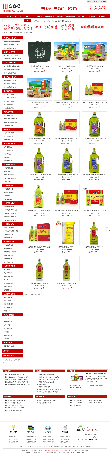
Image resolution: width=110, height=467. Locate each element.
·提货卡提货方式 (65, 442)
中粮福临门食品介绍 (76, 387)
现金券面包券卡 (9, 266)
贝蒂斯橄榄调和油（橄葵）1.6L (94, 247)
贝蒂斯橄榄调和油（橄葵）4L (66, 247)
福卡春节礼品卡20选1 (10, 87)
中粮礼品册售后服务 (76, 400)
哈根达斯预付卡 (8, 276)
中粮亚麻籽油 (8, 248)
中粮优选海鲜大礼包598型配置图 (14, 408)
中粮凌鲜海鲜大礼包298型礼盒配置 (15, 400)
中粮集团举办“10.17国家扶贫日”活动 (47, 379)
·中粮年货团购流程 (12, 439)
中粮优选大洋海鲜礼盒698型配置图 (15, 405)
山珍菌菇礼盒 (8, 147)
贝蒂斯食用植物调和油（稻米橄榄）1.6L (94, 174)
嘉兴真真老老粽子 (9, 104)
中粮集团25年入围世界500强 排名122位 (16, 374)
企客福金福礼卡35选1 (10, 80)
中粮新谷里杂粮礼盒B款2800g (94, 66)
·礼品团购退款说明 (30, 442)
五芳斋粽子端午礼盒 (10, 94)
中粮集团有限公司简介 (43, 387)
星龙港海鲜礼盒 (8, 136)
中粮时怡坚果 (70, 16)
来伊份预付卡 (8, 297)
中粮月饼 (6, 332)
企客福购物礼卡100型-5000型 (12, 59)
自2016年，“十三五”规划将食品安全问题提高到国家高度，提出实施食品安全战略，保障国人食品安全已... (96, 379)
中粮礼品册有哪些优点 (76, 403)
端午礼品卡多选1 (46, 21)
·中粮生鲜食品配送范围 (47, 439)
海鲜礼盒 (7, 129)
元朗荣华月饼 (8, 321)
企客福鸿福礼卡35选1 (10, 83)
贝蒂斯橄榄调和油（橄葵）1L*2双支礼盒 (94, 211)
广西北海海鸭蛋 (8, 125)
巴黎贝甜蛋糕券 (8, 304)
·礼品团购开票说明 (30, 439)
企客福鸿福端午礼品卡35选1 (12, 41)
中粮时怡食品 (9, 224)
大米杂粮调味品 (8, 150)
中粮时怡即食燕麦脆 (10, 178)
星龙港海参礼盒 (8, 140)
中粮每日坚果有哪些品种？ (45, 403)
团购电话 (102, 16)
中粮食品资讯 (7, 371)
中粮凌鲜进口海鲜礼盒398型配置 (14, 410)
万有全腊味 (7, 196)
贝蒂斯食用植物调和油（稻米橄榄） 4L (67, 174)
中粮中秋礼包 (49, 16)
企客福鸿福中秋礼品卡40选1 (12, 66)
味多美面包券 (8, 273)
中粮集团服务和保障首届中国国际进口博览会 (18, 384)
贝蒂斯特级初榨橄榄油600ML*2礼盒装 (39, 247)
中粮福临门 (71, 371)
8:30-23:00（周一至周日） (92, 439)
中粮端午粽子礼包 (9, 206)
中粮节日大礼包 (9, 203)
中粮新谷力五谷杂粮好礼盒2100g (66, 66)
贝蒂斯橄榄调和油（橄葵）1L (39, 283)
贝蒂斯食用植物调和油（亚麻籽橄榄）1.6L (39, 174)
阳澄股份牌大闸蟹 (9, 346)
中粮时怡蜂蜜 (8, 238)
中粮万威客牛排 (8, 189)
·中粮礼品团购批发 (12, 442)
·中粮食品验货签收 (64, 439)
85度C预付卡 (7, 300)
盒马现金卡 (7, 279)
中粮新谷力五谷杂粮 (10, 252)
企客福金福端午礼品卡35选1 (12, 44)
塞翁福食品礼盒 (9, 143)
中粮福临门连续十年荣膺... (96, 385)
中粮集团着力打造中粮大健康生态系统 (48, 377)
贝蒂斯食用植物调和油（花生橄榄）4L (39, 138)
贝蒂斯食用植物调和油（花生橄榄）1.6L (66, 102)
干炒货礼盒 (7, 154)
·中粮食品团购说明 (12, 436)
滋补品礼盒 (7, 157)
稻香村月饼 (7, 325)
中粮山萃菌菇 (8, 171)
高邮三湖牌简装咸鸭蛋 (10, 122)
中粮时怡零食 (18, 33)
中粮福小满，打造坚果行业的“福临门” (48, 392)
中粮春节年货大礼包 (10, 220)
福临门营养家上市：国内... (77, 385)
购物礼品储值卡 (56, 21)
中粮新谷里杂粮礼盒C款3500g (39, 102)
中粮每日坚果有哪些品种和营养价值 (47, 400)
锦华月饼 (92, 16)
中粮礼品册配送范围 (95, 400)
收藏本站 (103, 2)
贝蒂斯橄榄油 (8, 259)
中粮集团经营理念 (42, 384)
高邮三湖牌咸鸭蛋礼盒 (10, 119)
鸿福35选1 (28, 16)
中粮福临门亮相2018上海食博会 (46, 374)
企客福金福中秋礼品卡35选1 (12, 69)
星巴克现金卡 (8, 286)
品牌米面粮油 (9, 241)
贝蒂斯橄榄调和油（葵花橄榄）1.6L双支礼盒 (67, 211)
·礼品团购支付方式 (30, 436)
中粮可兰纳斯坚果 (9, 227)
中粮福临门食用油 (9, 245)
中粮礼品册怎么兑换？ (95, 403)
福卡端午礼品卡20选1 (10, 48)
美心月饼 (81, 16)
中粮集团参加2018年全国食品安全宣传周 (16, 377)
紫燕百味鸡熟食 (8, 192)
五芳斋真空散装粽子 (10, 101)
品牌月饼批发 (9, 315)
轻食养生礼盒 (8, 160)
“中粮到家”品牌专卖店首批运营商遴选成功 (17, 379)
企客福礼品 (7, 16)
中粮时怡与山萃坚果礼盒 (11, 231)
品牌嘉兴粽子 (9, 91)
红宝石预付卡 (8, 307)
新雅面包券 (7, 269)
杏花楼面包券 (8, 290)
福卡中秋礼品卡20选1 (10, 73)
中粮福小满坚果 (8, 234)
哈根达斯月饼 (8, 335)
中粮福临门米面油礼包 (10, 210)
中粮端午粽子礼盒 (9, 108)
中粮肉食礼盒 (8, 199)
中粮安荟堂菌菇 (8, 168)
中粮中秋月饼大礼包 (10, 217)
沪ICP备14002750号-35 (78, 452)
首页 (11, 33)
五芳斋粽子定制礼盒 (10, 98)
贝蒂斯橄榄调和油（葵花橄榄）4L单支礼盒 (39, 211)
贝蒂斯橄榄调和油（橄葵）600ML (66, 283)
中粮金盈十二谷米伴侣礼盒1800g (39, 66)
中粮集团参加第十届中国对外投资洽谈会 (16, 382)
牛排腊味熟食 (9, 185)
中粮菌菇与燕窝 (9, 164)
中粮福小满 (39, 371)
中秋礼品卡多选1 (67, 21)
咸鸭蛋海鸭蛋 (9, 112)
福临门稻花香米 (8, 255)
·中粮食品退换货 (65, 436)
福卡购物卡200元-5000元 (11, 55)
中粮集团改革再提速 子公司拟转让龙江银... (49, 389)
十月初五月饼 (8, 328)
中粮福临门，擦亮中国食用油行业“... (96, 374)
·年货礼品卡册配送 (47, 436)
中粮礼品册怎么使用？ (76, 405)
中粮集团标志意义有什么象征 (45, 382)
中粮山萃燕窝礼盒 (9, 175)
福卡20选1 (18, 16)
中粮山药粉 (7, 181)
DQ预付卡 (7, 311)
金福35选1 (39, 16)
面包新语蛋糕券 (8, 283)
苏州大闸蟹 (8, 343)
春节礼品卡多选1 (10, 77)
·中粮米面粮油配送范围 (47, 442)
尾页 (39, 294)
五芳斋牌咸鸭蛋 (8, 115)
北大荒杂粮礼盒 (8, 262)
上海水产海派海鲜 (9, 133)
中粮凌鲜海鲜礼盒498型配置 (13, 403)
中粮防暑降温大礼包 (10, 213)
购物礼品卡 (60, 16)
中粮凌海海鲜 (7, 397)
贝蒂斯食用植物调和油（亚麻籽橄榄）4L (94, 138)
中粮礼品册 (71, 397)
